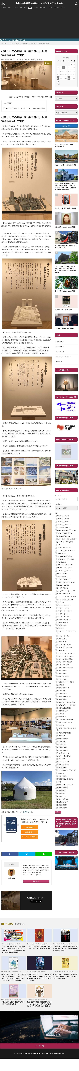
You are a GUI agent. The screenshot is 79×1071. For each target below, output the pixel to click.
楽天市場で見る (29, 832)
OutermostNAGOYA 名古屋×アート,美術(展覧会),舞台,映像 (39, 3)
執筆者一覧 (59, 361)
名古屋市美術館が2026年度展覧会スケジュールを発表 (66, 246)
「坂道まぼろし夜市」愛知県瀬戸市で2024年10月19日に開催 (12, 1003)
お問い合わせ (60, 342)
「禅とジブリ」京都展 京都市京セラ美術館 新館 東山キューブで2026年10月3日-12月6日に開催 (65, 948)
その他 (30, 7)
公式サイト (27, 812)
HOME (3, 7)
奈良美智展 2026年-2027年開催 (65, 227)
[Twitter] (26, 854)
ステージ (15, 7)
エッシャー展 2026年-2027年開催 (65, 208)
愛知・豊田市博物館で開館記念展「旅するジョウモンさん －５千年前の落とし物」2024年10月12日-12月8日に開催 (39, 1004)
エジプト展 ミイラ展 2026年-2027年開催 (64, 145)
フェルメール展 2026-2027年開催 (65, 165)
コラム (50, 7)
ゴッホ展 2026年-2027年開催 (64, 328)
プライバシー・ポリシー (63, 356)
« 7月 (58, 84)
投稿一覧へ (36, 881)
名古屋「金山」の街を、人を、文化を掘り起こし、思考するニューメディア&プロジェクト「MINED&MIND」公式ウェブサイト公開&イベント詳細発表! (13, 977)
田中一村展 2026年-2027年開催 (65, 291)
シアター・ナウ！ (59, 7)
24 (58, 78)
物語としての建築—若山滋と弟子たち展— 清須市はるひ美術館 (32, 43)
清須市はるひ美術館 (37, 59)
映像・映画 (23, 7)
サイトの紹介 (60, 346)
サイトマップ (60, 351)
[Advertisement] (39, 23)
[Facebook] (9, 854)
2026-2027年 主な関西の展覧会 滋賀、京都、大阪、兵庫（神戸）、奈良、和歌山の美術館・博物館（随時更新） (65, 269)
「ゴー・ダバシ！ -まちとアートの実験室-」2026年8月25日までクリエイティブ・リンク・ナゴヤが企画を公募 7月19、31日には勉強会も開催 (13, 949)
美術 (9, 7)
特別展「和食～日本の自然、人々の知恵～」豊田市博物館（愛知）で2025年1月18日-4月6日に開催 (65, 976)
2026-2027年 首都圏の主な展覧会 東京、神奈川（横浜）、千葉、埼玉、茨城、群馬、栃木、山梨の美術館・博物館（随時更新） (66, 186)
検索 (57, 812)
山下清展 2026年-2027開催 (63, 309)
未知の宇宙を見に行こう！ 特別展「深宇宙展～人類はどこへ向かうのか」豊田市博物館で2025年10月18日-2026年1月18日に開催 (39, 977)
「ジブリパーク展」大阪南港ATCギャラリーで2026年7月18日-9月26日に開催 (39, 947)
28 (69, 78)
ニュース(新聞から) (40, 7)
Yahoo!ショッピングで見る (29, 837)
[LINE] (43, 854)
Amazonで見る (29, 827)
